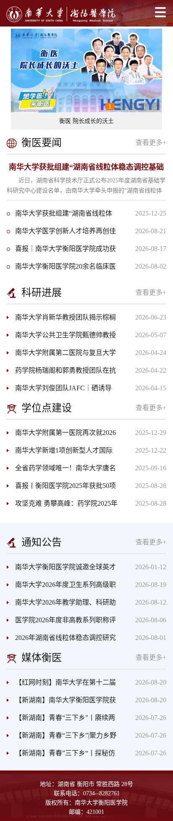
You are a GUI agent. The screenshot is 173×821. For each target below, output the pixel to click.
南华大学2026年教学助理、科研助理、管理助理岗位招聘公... (61, 605)
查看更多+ (151, 142)
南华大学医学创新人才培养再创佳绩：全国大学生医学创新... (61, 233)
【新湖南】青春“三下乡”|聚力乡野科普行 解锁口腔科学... (61, 738)
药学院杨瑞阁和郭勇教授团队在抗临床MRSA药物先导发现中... (61, 373)
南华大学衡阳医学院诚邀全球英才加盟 (61, 569)
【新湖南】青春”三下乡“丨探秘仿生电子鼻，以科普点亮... (61, 755)
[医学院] (60, 14)
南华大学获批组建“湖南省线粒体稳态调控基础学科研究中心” (59, 216)
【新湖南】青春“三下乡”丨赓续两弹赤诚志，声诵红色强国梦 (61, 720)
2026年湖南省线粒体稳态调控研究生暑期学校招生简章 (61, 640)
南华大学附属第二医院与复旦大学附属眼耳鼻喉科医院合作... (61, 355)
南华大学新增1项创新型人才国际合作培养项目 (60, 453)
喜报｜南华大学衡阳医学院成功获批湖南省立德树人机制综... (61, 251)
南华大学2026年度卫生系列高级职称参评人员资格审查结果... (61, 587)
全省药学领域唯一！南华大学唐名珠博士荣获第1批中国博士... (61, 470)
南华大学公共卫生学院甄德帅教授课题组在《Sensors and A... (61, 337)
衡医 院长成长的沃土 (86, 121)
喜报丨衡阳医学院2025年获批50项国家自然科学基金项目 (61, 488)
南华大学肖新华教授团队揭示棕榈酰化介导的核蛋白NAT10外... (61, 320)
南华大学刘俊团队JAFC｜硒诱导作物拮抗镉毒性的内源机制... (59, 390)
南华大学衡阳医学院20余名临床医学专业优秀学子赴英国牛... (61, 269)
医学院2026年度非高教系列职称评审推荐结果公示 (61, 622)
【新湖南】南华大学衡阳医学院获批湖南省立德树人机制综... (61, 702)
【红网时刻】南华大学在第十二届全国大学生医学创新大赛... (61, 685)
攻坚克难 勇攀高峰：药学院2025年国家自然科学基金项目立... (62, 506)
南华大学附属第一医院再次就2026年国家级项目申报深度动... (61, 435)
